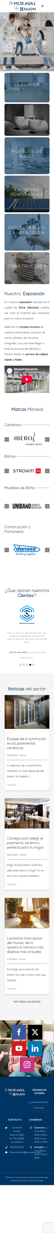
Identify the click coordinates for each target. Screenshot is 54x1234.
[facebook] (19, 1051)
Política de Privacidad (19, 1200)
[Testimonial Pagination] (20, 684)
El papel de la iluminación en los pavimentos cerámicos (26, 763)
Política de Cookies (36, 1200)
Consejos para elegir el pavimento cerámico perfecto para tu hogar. (25, 862)
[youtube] (19, 1067)
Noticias (23, 775)
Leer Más (11, 804)
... (30, 796)
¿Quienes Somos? (39, 1121)
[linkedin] (35, 1067)
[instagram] (27, 1084)
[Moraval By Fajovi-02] (22, 3)
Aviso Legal (43, 1197)
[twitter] (35, 1051)
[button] (6, 439)
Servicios (39, 1127)
